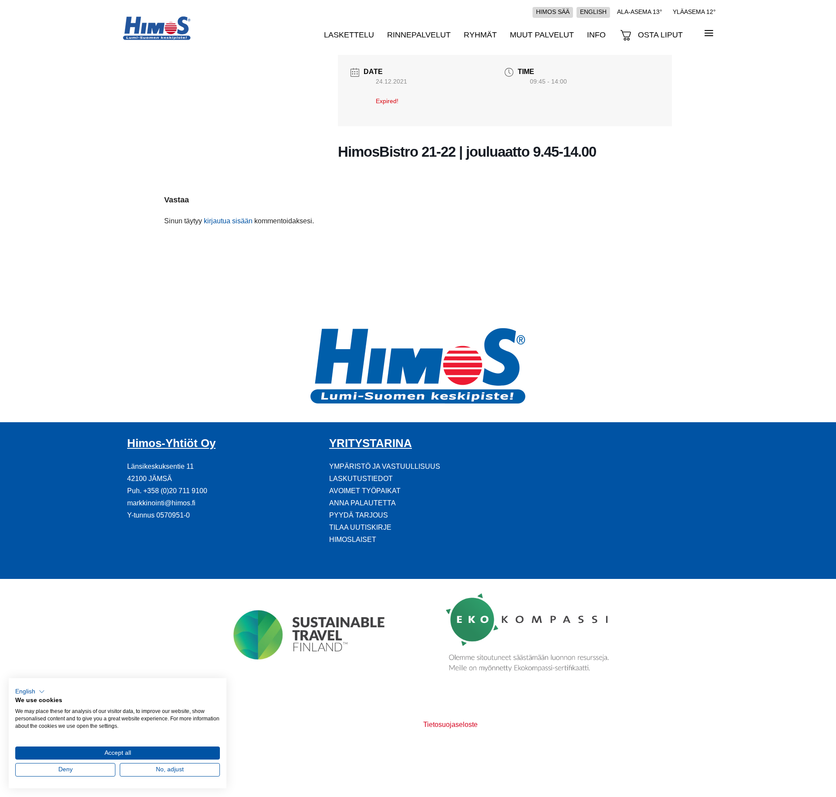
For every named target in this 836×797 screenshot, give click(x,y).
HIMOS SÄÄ (553, 11)
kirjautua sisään (228, 221)
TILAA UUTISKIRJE (360, 527)
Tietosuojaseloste (450, 724)
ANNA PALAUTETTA (362, 503)
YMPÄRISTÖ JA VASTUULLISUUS (384, 466)
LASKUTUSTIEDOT (361, 478)
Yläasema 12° (694, 11)
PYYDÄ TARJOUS (358, 515)
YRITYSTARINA (370, 443)
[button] (30, 691)
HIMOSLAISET (352, 539)
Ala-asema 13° (639, 11)
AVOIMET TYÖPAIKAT (365, 490)
